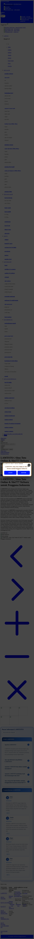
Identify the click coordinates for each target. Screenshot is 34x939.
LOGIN (10, 472)
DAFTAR (23, 472)
